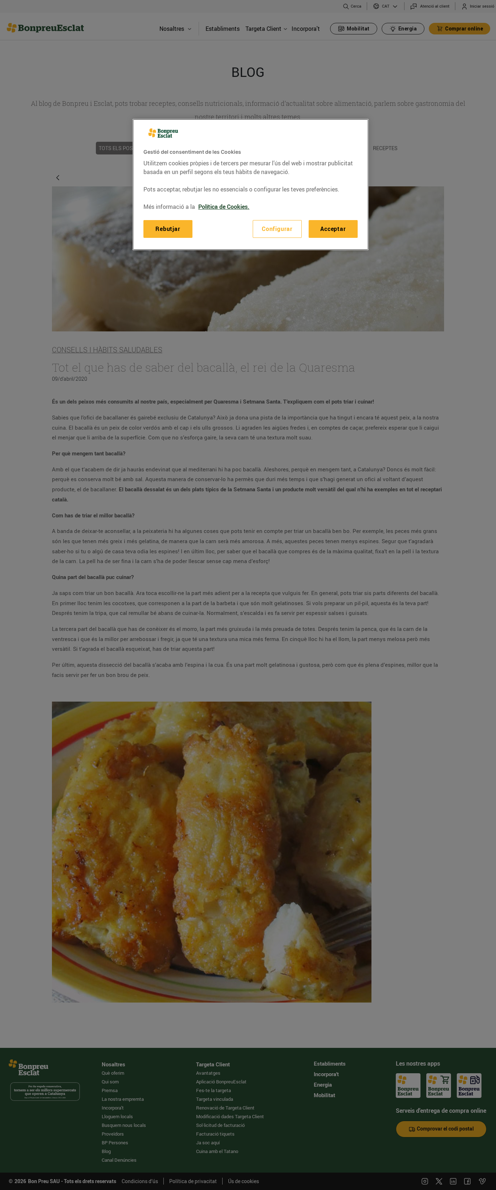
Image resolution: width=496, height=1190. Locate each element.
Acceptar (333, 229)
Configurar (277, 229)
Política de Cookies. (223, 207)
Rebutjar (167, 229)
